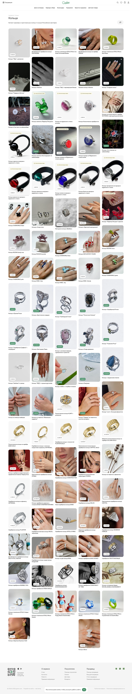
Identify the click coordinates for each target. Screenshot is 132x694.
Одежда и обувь (50, 7)
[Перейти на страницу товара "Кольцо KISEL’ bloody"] (89, 270)
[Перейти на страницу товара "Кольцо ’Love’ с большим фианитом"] (113, 397)
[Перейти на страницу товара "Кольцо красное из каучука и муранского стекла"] (19, 183)
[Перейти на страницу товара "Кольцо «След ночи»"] (42, 212)
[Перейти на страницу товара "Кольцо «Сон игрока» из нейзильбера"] (113, 136)
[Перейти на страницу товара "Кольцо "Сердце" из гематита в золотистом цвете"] (89, 403)
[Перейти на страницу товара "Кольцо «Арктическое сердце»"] (42, 300)
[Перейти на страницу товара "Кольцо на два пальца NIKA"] (66, 547)
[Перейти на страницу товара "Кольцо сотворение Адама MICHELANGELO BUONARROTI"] (113, 575)
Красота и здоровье (80, 7)
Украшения (69, 7)
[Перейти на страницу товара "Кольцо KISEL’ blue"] (42, 270)
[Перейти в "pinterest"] (120, 674)
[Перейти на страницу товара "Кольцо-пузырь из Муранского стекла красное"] (66, 143)
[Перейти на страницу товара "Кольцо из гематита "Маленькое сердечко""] (42, 403)
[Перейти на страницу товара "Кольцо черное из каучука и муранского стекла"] (19, 147)
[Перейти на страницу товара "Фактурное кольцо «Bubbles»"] (66, 214)
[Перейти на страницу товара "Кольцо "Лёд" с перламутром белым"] (66, 72)
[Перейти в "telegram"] (116, 674)
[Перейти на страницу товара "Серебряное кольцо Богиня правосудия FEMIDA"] (89, 464)
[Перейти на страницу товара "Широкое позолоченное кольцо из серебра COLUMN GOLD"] (113, 428)
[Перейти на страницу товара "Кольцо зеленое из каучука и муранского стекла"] (42, 177)
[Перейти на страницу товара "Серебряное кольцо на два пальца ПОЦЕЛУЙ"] (42, 549)
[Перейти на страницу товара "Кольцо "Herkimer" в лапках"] (19, 368)
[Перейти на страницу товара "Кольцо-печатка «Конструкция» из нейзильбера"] (42, 141)
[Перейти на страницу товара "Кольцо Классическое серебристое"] (89, 106)
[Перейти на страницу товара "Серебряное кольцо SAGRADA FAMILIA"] (113, 519)
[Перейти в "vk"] (124, 674)
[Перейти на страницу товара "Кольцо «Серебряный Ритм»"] (113, 294)
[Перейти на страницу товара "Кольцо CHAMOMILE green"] (113, 264)
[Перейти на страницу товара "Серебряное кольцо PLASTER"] (19, 519)
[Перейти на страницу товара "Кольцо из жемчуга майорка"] (19, 402)
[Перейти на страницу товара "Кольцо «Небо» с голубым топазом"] (66, 371)
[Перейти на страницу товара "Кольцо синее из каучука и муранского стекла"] (66, 179)
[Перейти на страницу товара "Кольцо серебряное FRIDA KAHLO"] (42, 577)
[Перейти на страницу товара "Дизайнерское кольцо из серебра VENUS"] (89, 41)
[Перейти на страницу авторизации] (128, 2)
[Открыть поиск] (118, 2)
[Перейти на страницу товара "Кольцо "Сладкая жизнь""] (113, 72)
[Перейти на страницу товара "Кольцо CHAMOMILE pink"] (19, 268)
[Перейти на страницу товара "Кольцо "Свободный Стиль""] (66, 302)
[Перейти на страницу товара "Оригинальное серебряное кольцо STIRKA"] (42, 464)
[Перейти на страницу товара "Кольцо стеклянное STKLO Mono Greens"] (42, 605)
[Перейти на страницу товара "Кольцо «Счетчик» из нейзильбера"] (19, 112)
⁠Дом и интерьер (39, 7)
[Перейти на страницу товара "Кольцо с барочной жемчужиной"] (89, 212)
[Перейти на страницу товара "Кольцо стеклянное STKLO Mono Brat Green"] (113, 41)
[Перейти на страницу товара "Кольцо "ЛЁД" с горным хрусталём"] (42, 368)
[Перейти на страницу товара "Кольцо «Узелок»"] (42, 72)
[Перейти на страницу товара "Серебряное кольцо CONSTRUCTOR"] (66, 463)
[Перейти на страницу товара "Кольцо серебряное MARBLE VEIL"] (19, 574)
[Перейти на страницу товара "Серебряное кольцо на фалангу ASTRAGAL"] (19, 491)
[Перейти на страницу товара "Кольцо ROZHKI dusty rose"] (19, 241)
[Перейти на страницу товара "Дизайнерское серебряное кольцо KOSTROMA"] (42, 41)
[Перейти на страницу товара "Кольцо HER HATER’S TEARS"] (89, 243)
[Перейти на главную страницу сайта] (66, 2)
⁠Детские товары (93, 7)
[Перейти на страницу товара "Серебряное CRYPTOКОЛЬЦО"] (113, 547)
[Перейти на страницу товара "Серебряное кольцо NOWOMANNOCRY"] (66, 575)
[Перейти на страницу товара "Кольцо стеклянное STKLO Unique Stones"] (19, 602)
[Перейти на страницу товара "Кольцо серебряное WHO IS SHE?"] (89, 547)
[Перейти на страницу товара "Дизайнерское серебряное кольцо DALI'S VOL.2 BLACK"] (19, 546)
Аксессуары (60, 7)
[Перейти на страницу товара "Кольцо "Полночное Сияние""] (89, 300)
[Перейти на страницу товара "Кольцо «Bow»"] (89, 634)
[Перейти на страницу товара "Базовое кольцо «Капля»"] (89, 72)
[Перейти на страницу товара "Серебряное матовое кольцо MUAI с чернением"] (42, 521)
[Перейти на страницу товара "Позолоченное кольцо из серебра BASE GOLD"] (19, 434)
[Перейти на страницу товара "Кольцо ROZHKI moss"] (113, 237)
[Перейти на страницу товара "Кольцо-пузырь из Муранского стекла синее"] (89, 141)
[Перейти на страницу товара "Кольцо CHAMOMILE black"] (19, 214)
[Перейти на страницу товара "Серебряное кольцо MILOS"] (89, 492)
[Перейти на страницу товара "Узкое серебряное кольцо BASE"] (66, 493)
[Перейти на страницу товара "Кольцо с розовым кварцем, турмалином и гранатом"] (66, 336)
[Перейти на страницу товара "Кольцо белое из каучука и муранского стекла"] (89, 177)
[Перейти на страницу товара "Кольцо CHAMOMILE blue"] (66, 244)
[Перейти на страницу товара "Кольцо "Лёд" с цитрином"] (19, 44)
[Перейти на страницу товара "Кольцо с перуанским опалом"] (113, 363)
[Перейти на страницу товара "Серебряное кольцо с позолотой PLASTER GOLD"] (66, 431)
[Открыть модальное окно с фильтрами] (120, 22)
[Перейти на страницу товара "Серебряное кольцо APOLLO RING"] (66, 520)
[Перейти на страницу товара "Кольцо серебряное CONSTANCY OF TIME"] (89, 575)
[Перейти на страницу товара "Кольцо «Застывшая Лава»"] (42, 334)
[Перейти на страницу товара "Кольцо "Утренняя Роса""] (113, 328)
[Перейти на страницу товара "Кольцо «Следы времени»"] (89, 334)
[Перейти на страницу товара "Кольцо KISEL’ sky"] (66, 271)
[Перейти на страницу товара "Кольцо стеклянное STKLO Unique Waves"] (89, 603)
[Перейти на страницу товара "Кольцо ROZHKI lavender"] (42, 243)
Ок (84, 689)
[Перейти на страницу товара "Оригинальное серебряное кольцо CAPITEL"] (113, 491)
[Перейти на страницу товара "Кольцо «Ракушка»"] (89, 368)
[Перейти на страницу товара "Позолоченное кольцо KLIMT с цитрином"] (66, 403)
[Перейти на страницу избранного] (121, 2)
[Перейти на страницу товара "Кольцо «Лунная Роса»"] (19, 298)
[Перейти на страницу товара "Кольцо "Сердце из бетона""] (19, 78)
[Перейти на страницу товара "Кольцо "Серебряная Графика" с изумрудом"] (19, 333)
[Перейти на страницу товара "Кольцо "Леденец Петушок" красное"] (113, 206)
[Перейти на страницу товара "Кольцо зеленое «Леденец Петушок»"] (42, 106)
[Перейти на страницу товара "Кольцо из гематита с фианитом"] (113, 459)
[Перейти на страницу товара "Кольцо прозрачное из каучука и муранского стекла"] (113, 171)
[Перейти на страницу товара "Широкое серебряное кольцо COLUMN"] (89, 519)
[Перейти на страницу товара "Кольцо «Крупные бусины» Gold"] (19, 630)
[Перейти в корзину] (125, 2)
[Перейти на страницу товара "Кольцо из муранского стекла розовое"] (66, 107)
